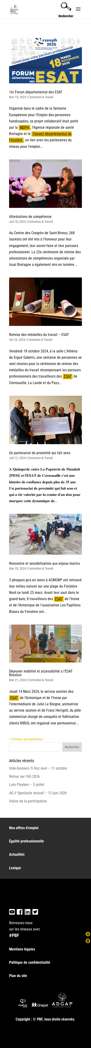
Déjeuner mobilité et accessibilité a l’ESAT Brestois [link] (41, 673)
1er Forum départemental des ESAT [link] (35, 92)
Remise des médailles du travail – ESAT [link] (39, 334)
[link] (14, 9)
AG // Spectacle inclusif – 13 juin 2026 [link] (38, 793)
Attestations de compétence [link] (30, 216)
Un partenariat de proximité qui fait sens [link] (39, 453)
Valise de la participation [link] (28, 801)
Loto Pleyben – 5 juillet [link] (26, 784)
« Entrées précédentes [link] (26, 739)
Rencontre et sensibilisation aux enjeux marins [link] (44, 563)
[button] (78, 12)
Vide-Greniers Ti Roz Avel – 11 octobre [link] (38, 768)
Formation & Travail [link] (40, 97)
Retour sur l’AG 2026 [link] (24, 776)
